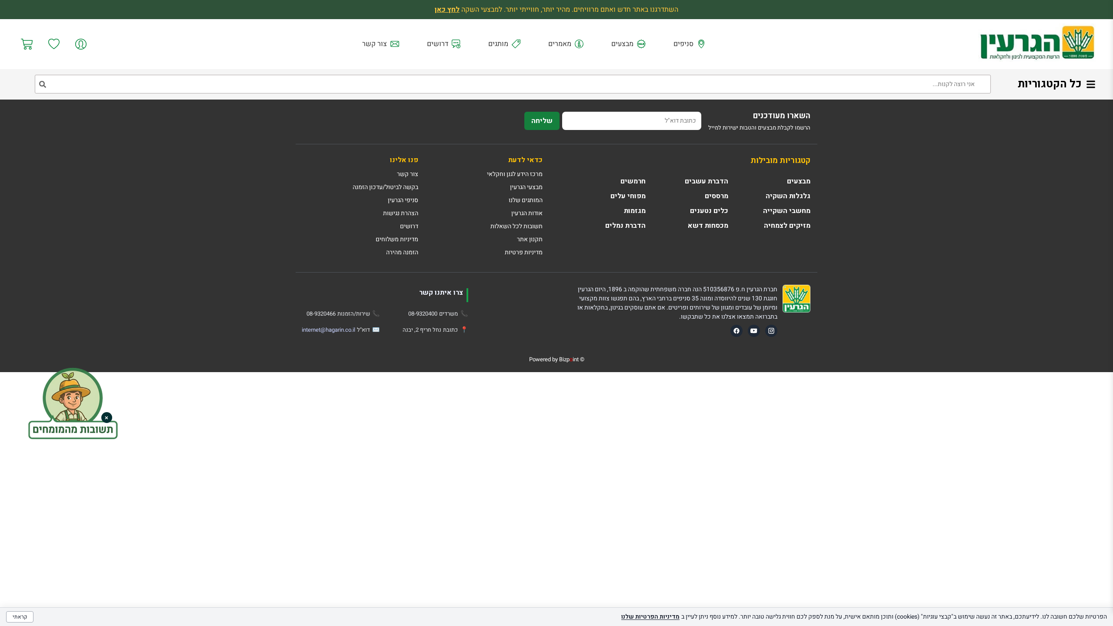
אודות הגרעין (527, 213)
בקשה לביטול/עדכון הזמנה (385, 187)
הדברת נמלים (625, 225)
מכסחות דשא (708, 225)
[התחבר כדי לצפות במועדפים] (54, 44)
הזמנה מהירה (402, 252)
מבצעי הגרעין (526, 187)
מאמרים (559, 44)
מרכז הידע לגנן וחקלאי (515, 174)
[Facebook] (736, 331)
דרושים (437, 44)
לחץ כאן (447, 9)
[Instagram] (771, 331)
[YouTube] (754, 331)
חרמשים (633, 181)
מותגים (498, 44)
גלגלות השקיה (788, 196)
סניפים (683, 44)
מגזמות (635, 211)
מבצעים (622, 44)
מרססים (716, 196)
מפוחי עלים (628, 196)
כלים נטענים (709, 211)
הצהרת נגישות (400, 213)
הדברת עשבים (706, 181)
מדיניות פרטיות (524, 252)
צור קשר (374, 44)
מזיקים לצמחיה (787, 225)
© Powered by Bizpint (556, 359)
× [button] (106, 417)
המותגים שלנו (526, 200)
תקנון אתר (530, 239)
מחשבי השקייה (786, 211)
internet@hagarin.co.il (328, 330)
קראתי (20, 617)
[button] (72, 405)
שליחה (542, 121)
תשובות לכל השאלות (516, 226)
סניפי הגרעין (403, 200)
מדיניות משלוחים (397, 239)
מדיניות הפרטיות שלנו (650, 616)
